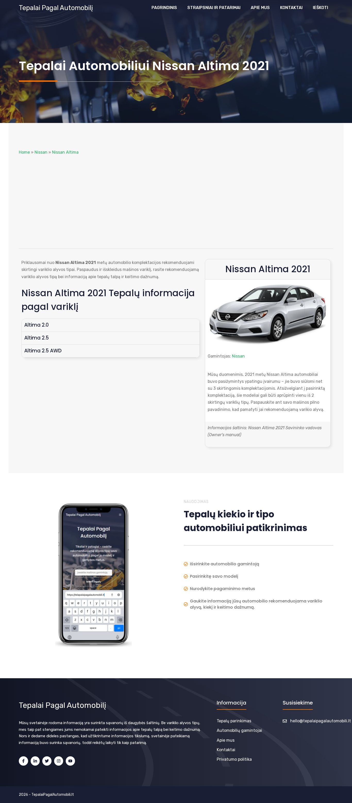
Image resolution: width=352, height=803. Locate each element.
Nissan (41, 152)
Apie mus (260, 7)
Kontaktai (291, 7)
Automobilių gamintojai (239, 730)
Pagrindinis (164, 7)
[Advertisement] (176, 202)
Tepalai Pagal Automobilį (56, 8)
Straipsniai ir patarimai (213, 7)
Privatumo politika (234, 759)
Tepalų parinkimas (234, 720)
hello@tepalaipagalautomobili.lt (320, 720)
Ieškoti (320, 7)
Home (24, 152)
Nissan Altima (65, 152)
